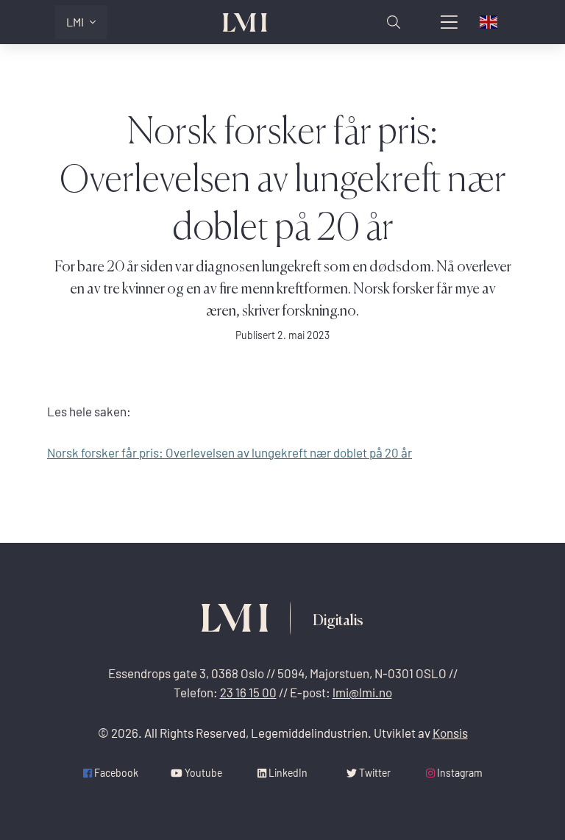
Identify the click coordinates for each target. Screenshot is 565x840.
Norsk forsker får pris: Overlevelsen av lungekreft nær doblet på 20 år (229, 453)
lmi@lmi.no (362, 693)
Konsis (450, 733)
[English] (489, 22)
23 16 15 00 (248, 693)
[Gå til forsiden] (245, 22)
